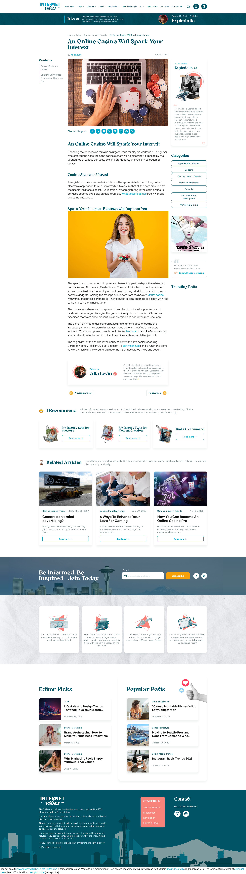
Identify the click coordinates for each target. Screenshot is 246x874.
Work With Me (150, 807)
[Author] (115, 374)
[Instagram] (196, 6)
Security (189, 189)
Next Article (155, 393)
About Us (164, 6)
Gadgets (189, 169)
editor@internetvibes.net (185, 806)
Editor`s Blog (150, 822)
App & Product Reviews (189, 163)
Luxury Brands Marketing (191, 272)
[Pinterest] (204, 6)
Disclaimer (149, 812)
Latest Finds (152, 6)
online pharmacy (175, 868)
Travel (101, 6)
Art (141, 6)
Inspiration (113, 6)
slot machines (131, 345)
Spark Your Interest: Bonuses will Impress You (51, 78)
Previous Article (83, 393)
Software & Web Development (189, 197)
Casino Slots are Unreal (49, 68)
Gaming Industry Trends (189, 176)
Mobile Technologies (189, 182)
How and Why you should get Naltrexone (36, 868)
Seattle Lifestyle (129, 6)
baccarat (131, 331)
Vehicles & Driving (189, 204)
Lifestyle (90, 6)
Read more (74, 438)
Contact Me (177, 6)
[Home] (50, 6)
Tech (80, 6)
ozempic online (36, 872)
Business (69, 6)
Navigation (149, 817)
